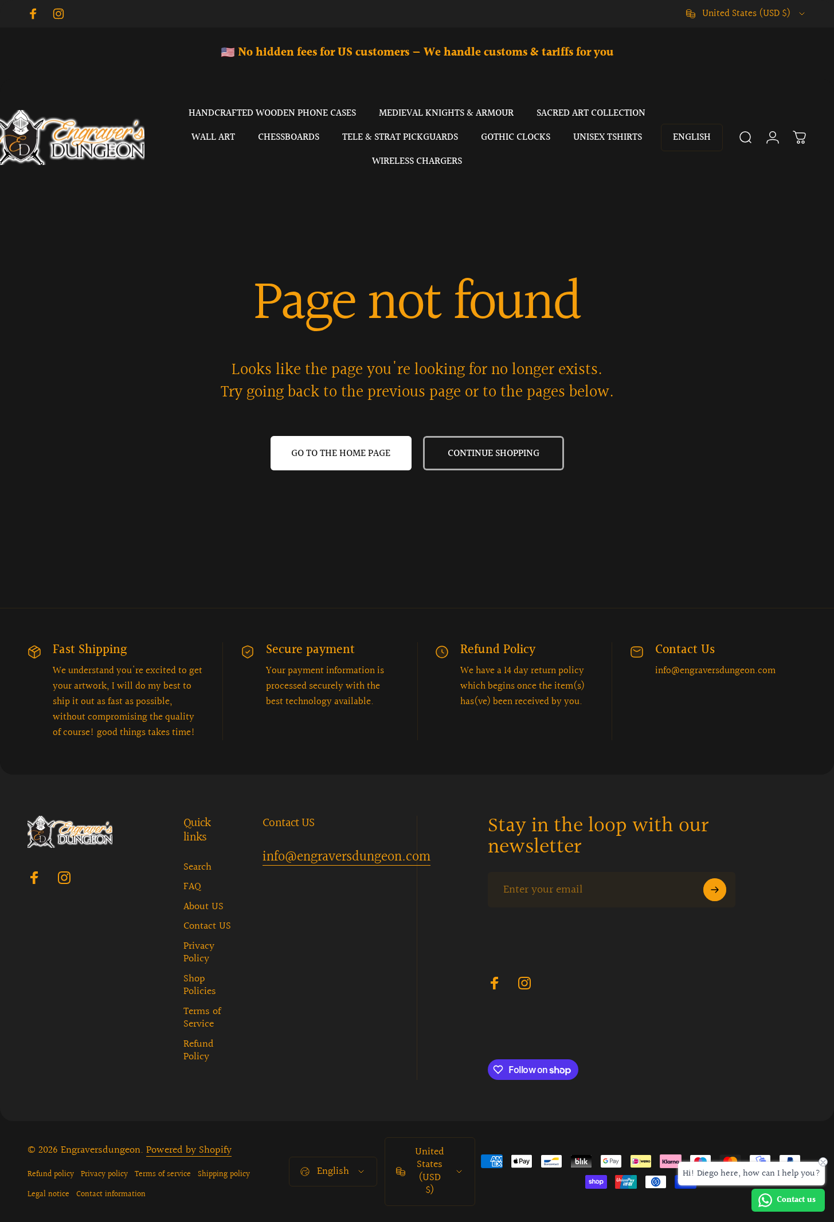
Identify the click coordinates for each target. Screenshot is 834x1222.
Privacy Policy (198, 953)
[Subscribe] (714, 889)
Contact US (207, 926)
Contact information (111, 1194)
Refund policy (51, 1174)
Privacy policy (104, 1174)
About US (203, 907)
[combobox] (746, 13)
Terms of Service (202, 1018)
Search (197, 867)
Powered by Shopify (189, 1150)
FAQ (192, 887)
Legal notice (48, 1194)
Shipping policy (224, 1174)
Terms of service (163, 1174)
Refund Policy (198, 1051)
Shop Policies (199, 986)
